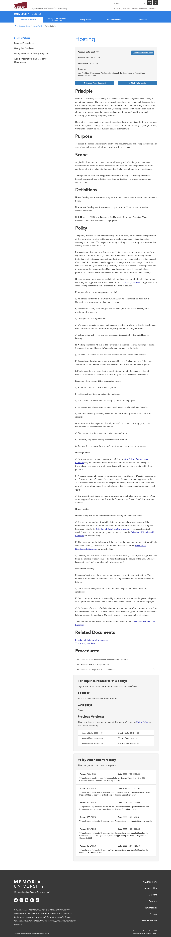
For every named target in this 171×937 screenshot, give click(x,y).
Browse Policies (38, 26)
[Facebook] (16, 900)
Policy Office (142, 721)
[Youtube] (26, 900)
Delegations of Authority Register (31, 53)
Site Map (136, 931)
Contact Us (142, 20)
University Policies (27, 14)
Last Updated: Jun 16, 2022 (148, 931)
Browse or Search (28, 20)
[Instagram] (21, 900)
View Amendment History (143, 52)
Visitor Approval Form (130, 282)
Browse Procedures (24, 43)
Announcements (114, 20)
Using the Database (24, 48)
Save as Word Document (95, 83)
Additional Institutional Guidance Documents (31, 60)
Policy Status (85, 20)
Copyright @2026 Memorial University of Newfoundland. (32, 933)
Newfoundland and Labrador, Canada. (145, 933)
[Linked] (32, 900)
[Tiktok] (37, 900)
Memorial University (40, 6)
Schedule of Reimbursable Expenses (112, 528)
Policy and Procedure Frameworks (57, 20)
